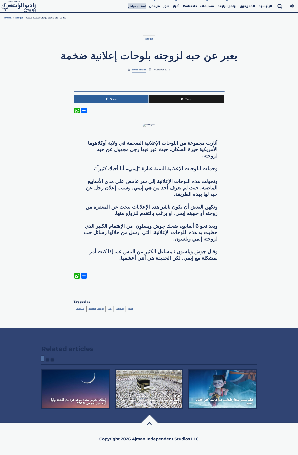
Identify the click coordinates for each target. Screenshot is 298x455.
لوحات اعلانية (96, 309)
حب (110, 309)
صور (166, 6)
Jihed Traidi (139, 69)
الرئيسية (265, 6)
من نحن (154, 6)
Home (8, 17)
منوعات (19, 17)
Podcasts (190, 6)
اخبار (130, 309)
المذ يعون (247, 6)
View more (75, 389)
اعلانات (120, 309)
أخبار (176, 6)
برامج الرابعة (226, 6)
